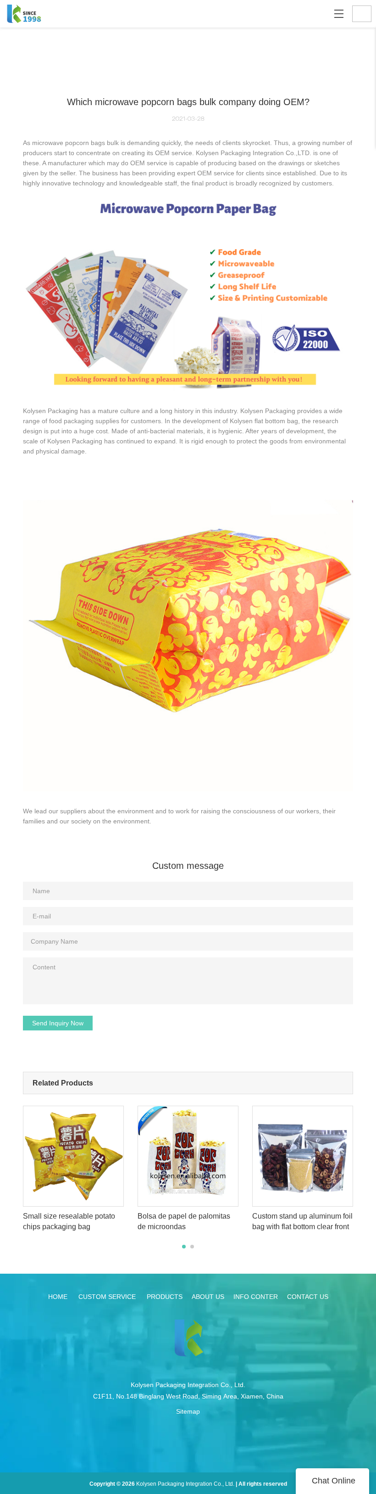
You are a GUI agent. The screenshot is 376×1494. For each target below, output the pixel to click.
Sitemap (188, 1411)
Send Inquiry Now (57, 1023)
